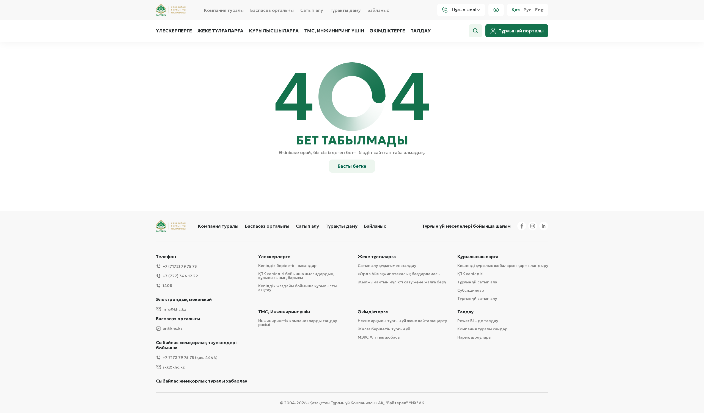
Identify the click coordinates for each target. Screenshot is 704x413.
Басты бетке (352, 166)
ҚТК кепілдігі (470, 274)
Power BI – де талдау (477, 321)
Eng (539, 9)
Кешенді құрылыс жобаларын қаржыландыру (502, 265)
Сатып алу (311, 10)
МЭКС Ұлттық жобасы (379, 337)
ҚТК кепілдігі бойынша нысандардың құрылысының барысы (296, 276)
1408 (167, 285)
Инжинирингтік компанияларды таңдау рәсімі (297, 323)
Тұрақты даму (345, 10)
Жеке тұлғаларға (220, 31)
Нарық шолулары (474, 337)
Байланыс (378, 10)
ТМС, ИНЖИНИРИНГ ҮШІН (334, 31)
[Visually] (496, 10)
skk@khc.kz (174, 367)
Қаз (516, 9)
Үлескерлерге (174, 31)
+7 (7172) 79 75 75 (180, 266)
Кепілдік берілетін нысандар (287, 265)
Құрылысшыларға (274, 31)
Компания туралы (224, 10)
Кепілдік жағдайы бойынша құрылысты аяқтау (297, 288)
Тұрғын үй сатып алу (477, 282)
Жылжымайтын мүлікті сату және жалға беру (402, 282)
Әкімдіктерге (387, 31)
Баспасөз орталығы (272, 10)
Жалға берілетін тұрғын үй (384, 329)
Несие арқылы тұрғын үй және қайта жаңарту (402, 321)
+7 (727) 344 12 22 (180, 276)
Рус (527, 9)
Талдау (421, 31)
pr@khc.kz (173, 328)
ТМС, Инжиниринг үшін (284, 311)
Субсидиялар (470, 290)
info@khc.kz (174, 309)
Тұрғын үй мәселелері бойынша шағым (466, 226)
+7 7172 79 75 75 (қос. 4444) (190, 357)
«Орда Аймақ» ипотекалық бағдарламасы (399, 274)
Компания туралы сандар (482, 329)
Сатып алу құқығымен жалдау (387, 265)
